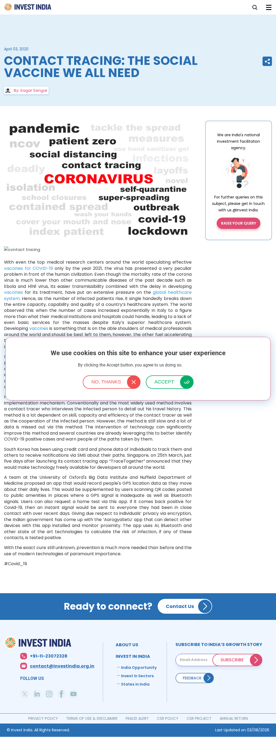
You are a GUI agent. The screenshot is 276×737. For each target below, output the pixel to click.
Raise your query (238, 223)
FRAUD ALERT (137, 718)
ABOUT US (127, 645)
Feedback (192, 678)
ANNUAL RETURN (234, 718)
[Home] (49, 643)
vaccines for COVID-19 (28, 268)
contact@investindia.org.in (62, 666)
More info (191, 365)
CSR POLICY (167, 718)
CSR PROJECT (199, 718)
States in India (135, 684)
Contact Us (180, 606)
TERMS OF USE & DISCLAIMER (92, 718)
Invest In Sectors (137, 676)
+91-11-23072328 (48, 656)
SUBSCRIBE (232, 659)
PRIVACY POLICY (43, 718)
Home (28, 8)
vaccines (13, 292)
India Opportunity (139, 667)
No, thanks (106, 382)
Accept (164, 382)
